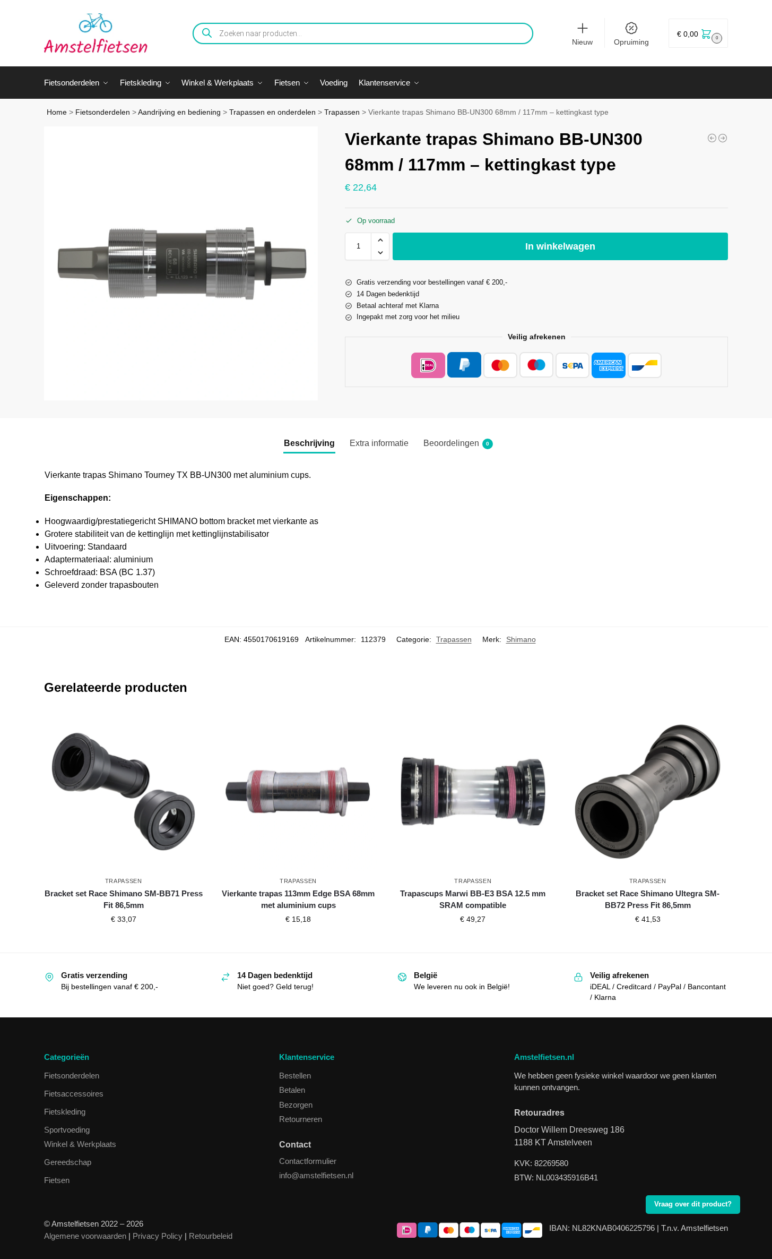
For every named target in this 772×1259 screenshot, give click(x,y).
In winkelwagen (560, 246)
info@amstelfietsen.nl (316, 1175)
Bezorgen (296, 1104)
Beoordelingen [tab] (456, 443)
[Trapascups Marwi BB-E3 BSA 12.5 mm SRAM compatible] (473, 791)
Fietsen (57, 1180)
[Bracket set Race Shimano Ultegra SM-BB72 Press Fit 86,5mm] (647, 791)
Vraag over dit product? (693, 1204)
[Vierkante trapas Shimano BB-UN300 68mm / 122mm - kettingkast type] (722, 138)
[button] (698, 33)
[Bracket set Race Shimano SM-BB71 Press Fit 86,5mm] (123, 791)
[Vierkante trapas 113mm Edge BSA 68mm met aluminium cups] (298, 791)
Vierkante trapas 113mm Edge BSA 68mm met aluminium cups (298, 899)
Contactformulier (307, 1161)
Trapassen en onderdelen (272, 112)
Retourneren (300, 1119)
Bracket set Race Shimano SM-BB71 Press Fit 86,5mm (124, 899)
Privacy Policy (158, 1235)
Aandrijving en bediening (179, 112)
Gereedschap (67, 1162)
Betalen (292, 1089)
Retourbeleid (210, 1235)
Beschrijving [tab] (309, 443)
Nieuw (582, 42)
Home (57, 112)
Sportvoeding (67, 1129)
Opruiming (631, 42)
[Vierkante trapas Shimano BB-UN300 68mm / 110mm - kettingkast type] (712, 138)
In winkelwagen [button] (124, 942)
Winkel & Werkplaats (80, 1144)
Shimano (521, 639)
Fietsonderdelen (102, 112)
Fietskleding (64, 1111)
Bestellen (295, 1075)
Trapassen (342, 112)
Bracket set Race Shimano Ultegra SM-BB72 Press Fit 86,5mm (647, 899)
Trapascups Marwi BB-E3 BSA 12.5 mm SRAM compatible (472, 899)
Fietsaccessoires (73, 1093)
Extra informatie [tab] (379, 443)
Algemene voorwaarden (85, 1235)
